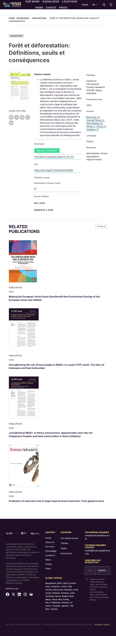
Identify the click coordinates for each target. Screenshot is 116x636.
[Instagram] (27, 117)
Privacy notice (102, 624)
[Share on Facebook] (11, 117)
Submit (102, 570)
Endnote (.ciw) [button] (44, 210)
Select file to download (46, 151)
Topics (64, 548)
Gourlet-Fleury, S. (95, 120)
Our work (49, 546)
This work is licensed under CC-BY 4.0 (54, 156)
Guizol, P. (101, 126)
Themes (64, 543)
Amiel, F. (90, 126)
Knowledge (23, 18)
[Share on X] (16, 117)
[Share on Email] (11, 122)
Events (48, 564)
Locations (50, 555)
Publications (39, 18)
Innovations (66, 553)
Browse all (101, 226)
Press (48, 568)
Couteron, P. (92, 129)
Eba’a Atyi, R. (93, 117)
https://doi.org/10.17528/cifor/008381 (53, 170)
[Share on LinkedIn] (22, 117)
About (85, 4)
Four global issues (69, 538)
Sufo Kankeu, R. (94, 123)
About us (49, 542)
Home (48, 538)
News (48, 559)
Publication (16, 36)
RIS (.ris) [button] (40, 203)
